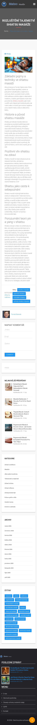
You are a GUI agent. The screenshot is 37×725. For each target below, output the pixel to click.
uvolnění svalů (25, 615)
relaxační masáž (11, 623)
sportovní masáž (11, 630)
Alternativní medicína (11, 474)
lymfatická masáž (11, 607)
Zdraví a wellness (10, 464)
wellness (24, 596)
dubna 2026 (8, 544)
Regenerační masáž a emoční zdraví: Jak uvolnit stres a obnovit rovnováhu (22, 427)
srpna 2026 (8, 526)
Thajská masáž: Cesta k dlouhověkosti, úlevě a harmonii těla (21, 414)
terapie (22, 607)
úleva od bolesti (11, 611)
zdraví (16, 596)
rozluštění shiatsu (19, 297)
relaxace (8, 596)
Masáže (7, 469)
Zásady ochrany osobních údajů (13, 702)
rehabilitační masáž (12, 603)
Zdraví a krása (9, 483)
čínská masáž (20, 619)
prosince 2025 (9, 563)
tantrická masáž (25, 630)
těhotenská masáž (12, 627)
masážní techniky (21, 600)
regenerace (9, 600)
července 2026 (9, 530)
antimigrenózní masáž (13, 638)
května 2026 (8, 540)
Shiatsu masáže (23, 290)
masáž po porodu (11, 615)
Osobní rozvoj (9, 502)
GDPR (5, 707)
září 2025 (7, 577)
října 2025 (7, 572)
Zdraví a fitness (9, 488)
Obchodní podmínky (9, 698)
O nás (5, 694)
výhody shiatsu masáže (21, 301)
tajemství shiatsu (19, 293)
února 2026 (8, 554)
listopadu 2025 (9, 568)
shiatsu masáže (18, 101)
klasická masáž (24, 611)
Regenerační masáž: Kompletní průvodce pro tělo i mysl (21, 440)
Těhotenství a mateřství (12, 478)
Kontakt (5, 711)
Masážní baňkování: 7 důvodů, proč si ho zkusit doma (22, 401)
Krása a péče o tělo (10, 497)
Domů (6, 31)
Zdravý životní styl (10, 492)
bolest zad (9, 619)
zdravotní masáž (11, 634)
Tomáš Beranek (16, 314)
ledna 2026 (8, 558)
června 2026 (8, 535)
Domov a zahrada (10, 507)
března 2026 (8, 549)
